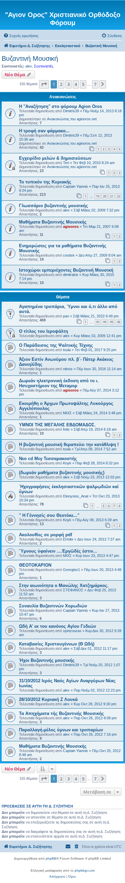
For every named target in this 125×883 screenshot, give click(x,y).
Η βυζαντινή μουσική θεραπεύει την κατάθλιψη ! (69, 444)
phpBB (51, 858)
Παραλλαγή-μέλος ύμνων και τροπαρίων (61, 729)
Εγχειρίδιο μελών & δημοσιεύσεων (55, 158)
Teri (66, 163)
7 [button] (95, 84)
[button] (44, 84)
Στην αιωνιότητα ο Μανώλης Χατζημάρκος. (64, 585)
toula (67, 350)
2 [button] (61, 84)
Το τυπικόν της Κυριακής (45, 181)
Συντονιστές (43, 66)
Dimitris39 (71, 111)
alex (28, 66)
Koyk (67, 463)
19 (97, 196)
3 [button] (68, 84)
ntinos (68, 369)
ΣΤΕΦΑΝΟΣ (73, 590)
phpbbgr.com (85, 870)
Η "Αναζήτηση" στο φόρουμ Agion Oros (60, 106)
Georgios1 (71, 570)
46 (118, 322)
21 (111, 196)
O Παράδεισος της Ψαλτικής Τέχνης (56, 345)
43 (97, 322)
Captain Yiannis (75, 186)
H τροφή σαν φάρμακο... (44, 130)
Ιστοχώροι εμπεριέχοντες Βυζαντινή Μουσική (66, 270)
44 (104, 322)
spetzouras (72, 631)
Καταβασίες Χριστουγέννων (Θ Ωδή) (56, 643)
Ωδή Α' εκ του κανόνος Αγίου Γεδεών (57, 626)
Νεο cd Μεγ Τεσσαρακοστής (48, 458)
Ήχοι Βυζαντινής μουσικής (47, 660)
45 (111, 322)
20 (104, 196)
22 (118, 196)
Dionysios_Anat (75, 496)
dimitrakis (70, 275)
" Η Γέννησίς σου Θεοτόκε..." (49, 515)
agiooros (71, 227)
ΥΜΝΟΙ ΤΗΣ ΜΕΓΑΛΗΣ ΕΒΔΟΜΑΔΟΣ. (57, 424)
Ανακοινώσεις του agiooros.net (72, 119)
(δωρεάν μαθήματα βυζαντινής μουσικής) (61, 472)
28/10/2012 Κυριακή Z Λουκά (48, 699)
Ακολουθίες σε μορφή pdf (45, 534)
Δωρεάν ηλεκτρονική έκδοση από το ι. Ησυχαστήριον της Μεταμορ (59, 383)
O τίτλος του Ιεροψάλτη (43, 331)
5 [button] (83, 84)
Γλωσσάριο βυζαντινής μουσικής (53, 205)
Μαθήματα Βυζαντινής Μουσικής (53, 222)
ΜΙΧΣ (67, 413)
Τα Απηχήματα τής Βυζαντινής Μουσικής (61, 713)
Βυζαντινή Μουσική (30, 58)
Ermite (68, 539)
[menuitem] (20, 36)
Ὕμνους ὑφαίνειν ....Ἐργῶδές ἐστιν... (58, 551)
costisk (69, 255)
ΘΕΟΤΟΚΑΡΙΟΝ (35, 565)
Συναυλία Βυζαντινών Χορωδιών (53, 605)
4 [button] (76, 84)
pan (66, 316)
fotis (66, 429)
